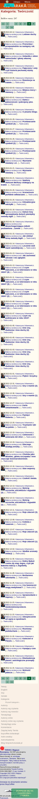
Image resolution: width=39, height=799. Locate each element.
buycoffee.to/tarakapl (10, 734)
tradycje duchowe (19, 760)
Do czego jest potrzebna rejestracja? (13, 777)
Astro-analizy (6, 737)
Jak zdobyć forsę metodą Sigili (19, 237)
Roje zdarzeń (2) (29, 532)
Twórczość (12, 37)
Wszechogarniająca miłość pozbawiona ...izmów (15, 227)
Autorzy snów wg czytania (12, 721)
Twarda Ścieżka (17, 769)
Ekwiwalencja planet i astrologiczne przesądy (20, 659)
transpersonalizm (6, 763)
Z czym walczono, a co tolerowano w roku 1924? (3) (19, 281)
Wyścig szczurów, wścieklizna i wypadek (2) (18, 490)
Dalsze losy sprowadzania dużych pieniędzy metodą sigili (18, 214)
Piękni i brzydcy (29, 376)
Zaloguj (16, 2)
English (4, 690)
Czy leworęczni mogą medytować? (20, 586)
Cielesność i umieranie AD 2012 (19, 436)
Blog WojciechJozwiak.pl (11, 743)
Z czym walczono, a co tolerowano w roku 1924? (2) (19, 294)
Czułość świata (29, 478)
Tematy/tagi (6, 715)
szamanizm (4, 758)
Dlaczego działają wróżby (18, 445)
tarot (23, 758)
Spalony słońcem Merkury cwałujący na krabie (17, 182)
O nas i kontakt (18, 771)
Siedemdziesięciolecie (15, 607)
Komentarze (6, 727)
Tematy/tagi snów (8, 724)
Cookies (12, 775)
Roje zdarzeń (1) (29, 541)
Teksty (3, 687)
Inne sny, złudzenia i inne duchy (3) (18, 341)
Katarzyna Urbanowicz (24, 32)
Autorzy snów (7, 718)
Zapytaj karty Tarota (9, 730)
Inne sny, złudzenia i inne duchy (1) (18, 365)
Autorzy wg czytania (9, 708)
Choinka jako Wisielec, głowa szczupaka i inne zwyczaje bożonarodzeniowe (18, 456)
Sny (2, 693)
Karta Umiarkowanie (16, 406)
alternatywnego (5, 754)
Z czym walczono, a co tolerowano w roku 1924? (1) (19, 306)
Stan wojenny (29, 468)
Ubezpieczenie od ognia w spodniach (20, 618)
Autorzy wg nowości (9, 712)
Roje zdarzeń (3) (29, 512)
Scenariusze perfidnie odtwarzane (19, 193)
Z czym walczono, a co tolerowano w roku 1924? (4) (19, 270)
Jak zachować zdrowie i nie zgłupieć (20, 256)
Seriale (4, 696)
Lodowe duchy (29, 34)
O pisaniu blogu (29, 112)
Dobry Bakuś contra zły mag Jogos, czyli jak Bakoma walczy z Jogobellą (18, 563)
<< (3, 23)
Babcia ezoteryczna (13, 34)
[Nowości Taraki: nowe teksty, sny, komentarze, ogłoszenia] (7, 1)
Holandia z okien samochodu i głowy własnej (21, 57)
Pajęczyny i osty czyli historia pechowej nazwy (21, 69)
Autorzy (4, 705)
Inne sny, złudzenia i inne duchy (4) (18, 329)
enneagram (4, 760)
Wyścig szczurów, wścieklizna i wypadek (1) (18, 502)
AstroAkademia (7, 740)
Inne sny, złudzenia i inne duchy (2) (18, 353)
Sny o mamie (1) (29, 395)
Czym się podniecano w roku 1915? (18, 317)
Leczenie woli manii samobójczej (20, 247)
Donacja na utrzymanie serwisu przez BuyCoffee (13, 783)
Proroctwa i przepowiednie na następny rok (19, 45)
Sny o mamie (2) (29, 386)
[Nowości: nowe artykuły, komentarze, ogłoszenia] (19, 7)
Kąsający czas (29, 648)
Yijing (11, 760)
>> (12, 27)
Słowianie (12, 758)
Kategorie (5, 699)
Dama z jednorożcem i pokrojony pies (19, 101)
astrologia (16, 756)
